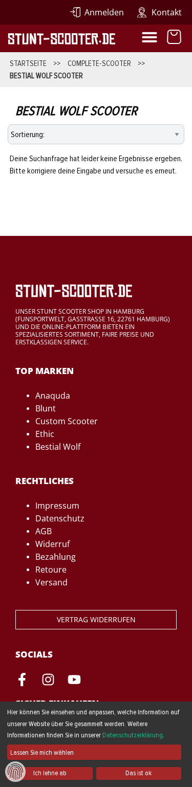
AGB (43, 531)
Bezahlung (55, 556)
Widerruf (52, 544)
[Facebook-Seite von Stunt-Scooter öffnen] (22, 681)
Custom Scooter (66, 421)
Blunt (45, 408)
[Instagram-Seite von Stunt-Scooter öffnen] (48, 681)
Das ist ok (138, 773)
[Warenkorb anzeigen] (174, 38)
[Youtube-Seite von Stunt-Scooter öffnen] (74, 681)
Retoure (51, 569)
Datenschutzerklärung (132, 735)
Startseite (28, 63)
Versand (51, 582)
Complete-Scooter (99, 63)
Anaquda (52, 395)
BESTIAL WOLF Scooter (46, 75)
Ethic (44, 434)
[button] (149, 37)
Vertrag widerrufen (96, 619)
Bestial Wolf (57, 446)
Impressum (57, 505)
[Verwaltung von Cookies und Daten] (15, 771)
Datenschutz (59, 518)
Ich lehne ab (50, 773)
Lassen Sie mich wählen (42, 752)
